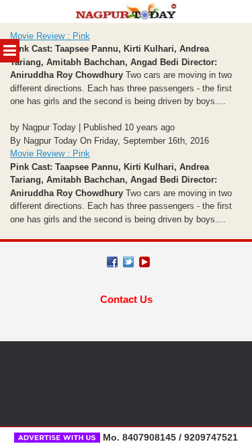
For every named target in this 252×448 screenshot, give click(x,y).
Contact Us (126, 299)
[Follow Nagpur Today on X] (128, 262)
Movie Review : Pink (50, 36)
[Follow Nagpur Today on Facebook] (112, 262)
